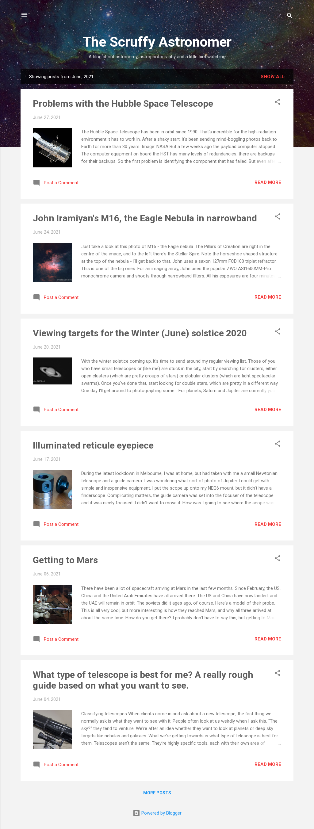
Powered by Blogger (161, 813)
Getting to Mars (65, 560)
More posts (157, 792)
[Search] (289, 16)
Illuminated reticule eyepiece (93, 445)
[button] (277, 103)
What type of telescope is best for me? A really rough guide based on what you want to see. (143, 680)
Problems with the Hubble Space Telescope (123, 103)
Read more (268, 182)
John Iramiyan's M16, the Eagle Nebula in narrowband (145, 218)
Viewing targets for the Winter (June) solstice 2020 (140, 333)
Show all (273, 76)
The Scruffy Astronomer (157, 42)
